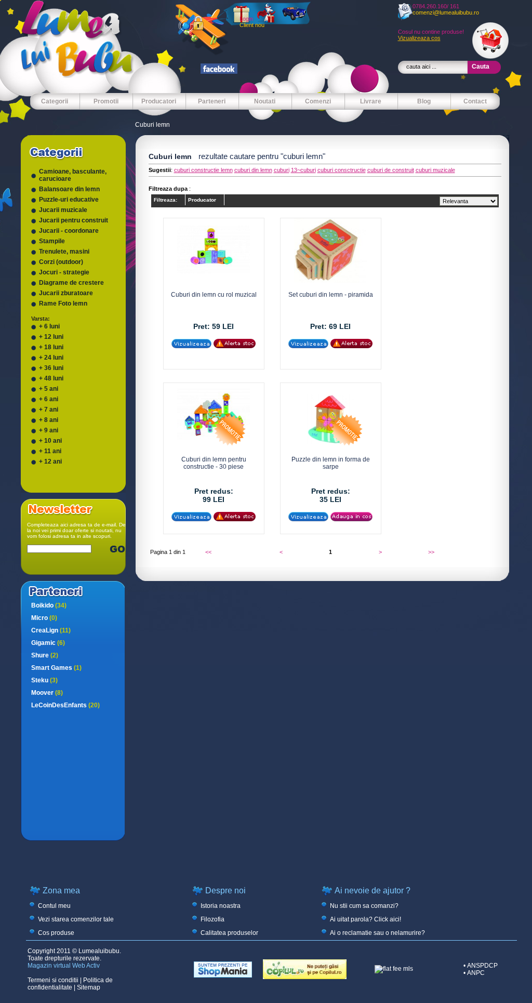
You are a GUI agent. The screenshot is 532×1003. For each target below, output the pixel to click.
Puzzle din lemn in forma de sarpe (330, 463)
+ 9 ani (48, 430)
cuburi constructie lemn (203, 170)
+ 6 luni (49, 326)
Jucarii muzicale (63, 210)
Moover (47, 692)
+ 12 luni (51, 336)
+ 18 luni (51, 347)
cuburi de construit (390, 170)
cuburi (281, 170)
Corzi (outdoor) (61, 262)
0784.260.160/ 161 (436, 6)
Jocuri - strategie (64, 272)
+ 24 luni (51, 357)
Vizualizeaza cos (419, 38)
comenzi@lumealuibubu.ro (446, 12)
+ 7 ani (48, 409)
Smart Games (56, 667)
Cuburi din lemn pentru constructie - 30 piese (213, 463)
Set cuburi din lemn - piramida (330, 294)
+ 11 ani (50, 451)
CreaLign (51, 630)
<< (208, 552)
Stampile (52, 241)
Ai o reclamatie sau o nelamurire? (377, 932)
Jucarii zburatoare (66, 293)
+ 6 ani (48, 399)
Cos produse (56, 932)
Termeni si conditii (53, 980)
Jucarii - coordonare (69, 230)
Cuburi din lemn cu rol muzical (214, 294)
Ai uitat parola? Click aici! (365, 919)
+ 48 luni (51, 378)
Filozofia (212, 919)
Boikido (48, 605)
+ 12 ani (50, 461)
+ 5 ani (48, 388)
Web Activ (86, 965)
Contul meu (54, 905)
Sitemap (88, 987)
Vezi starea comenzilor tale (76, 919)
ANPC (476, 972)
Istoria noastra (221, 905)
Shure (44, 655)
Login (246, 19)
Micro (44, 618)
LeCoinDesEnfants (65, 705)
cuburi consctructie (341, 170)
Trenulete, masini (64, 251)
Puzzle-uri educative (69, 199)
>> (431, 552)
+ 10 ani (50, 440)
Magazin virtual (49, 965)
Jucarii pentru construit (73, 220)
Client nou (252, 25)
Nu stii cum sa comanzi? (364, 905)
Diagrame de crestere (71, 282)
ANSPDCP (482, 965)
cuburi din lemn (253, 170)
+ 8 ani (48, 420)
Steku (44, 680)
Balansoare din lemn (69, 189)
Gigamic (48, 642)
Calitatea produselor (229, 932)
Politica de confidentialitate (70, 983)
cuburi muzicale (435, 170)
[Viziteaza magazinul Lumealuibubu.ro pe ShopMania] (223, 975)
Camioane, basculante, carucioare (73, 175)
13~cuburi (303, 170)
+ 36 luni (51, 368)
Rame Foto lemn (63, 303)
